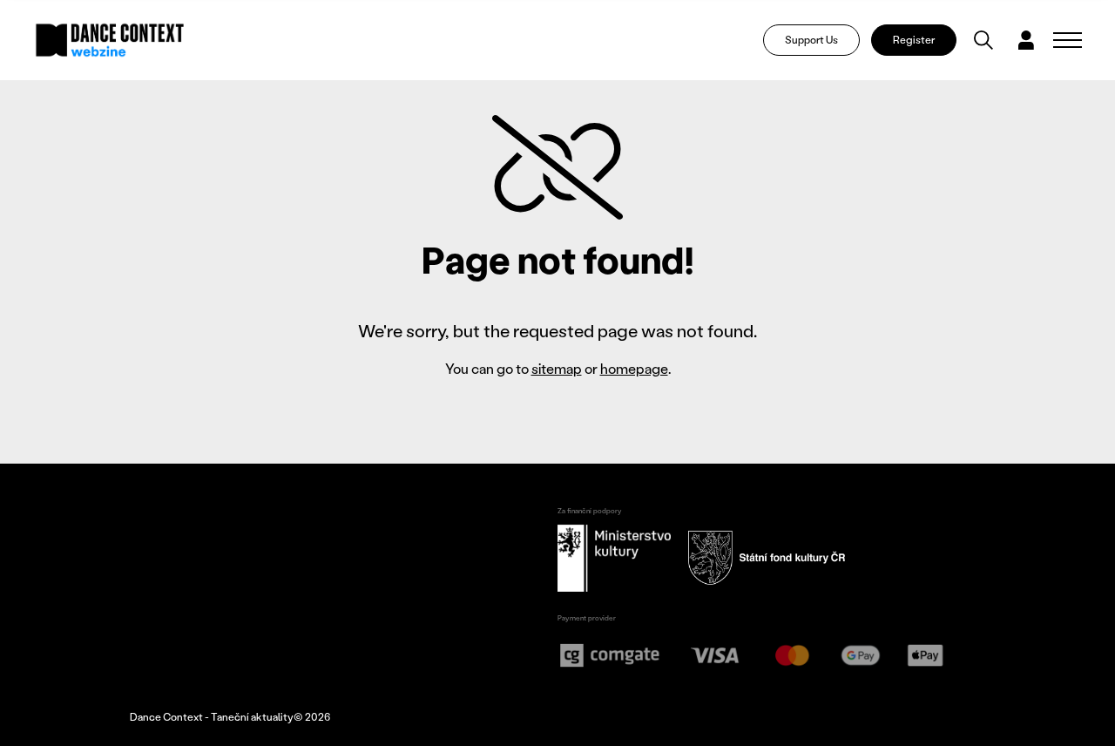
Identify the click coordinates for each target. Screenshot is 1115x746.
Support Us (811, 39)
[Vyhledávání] (983, 40)
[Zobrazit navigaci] (1067, 40)
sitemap (556, 368)
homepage (634, 368)
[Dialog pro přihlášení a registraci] (1026, 40)
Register (914, 39)
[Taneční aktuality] (110, 40)
